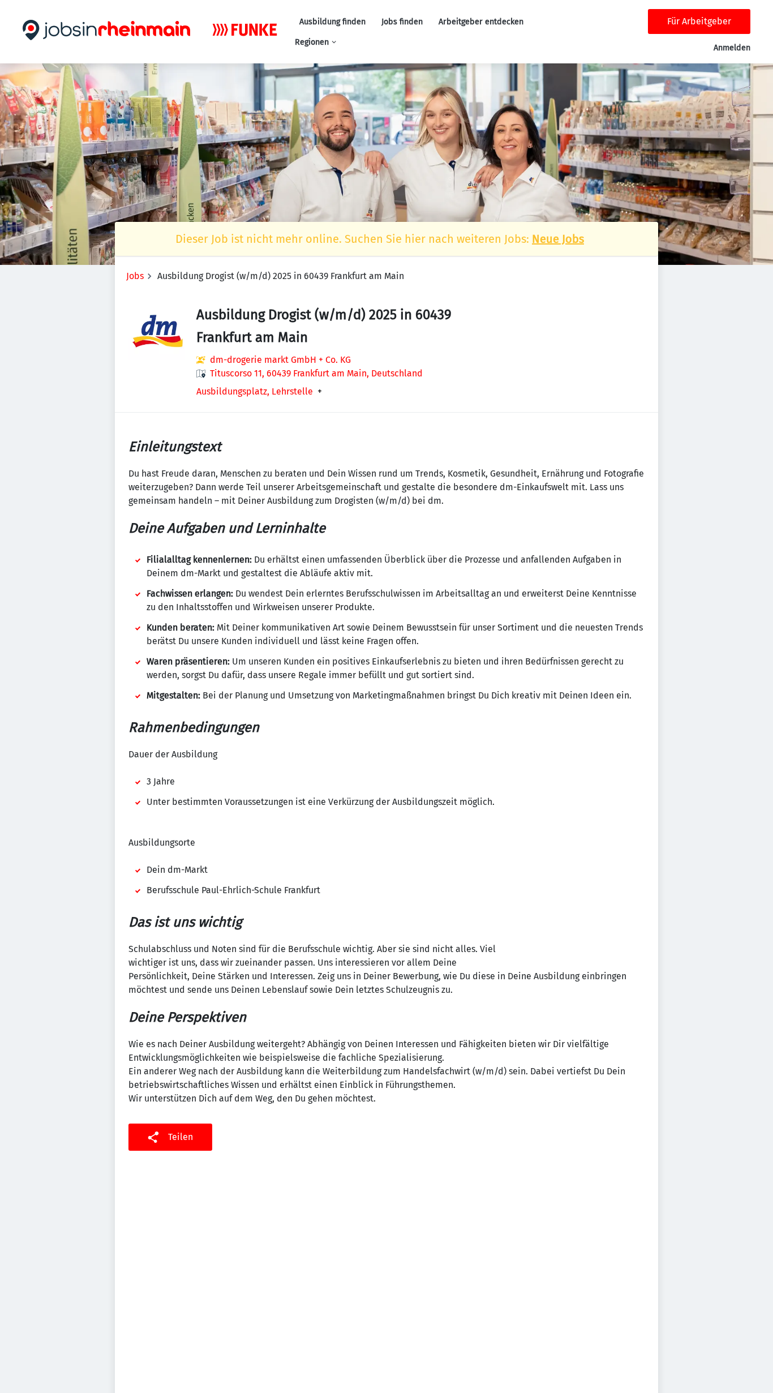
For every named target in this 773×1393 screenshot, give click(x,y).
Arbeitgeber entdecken (481, 22)
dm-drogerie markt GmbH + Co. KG (280, 359)
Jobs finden (402, 22)
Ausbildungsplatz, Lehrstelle (254, 392)
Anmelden (732, 48)
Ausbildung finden (332, 22)
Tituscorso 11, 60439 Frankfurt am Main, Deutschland (316, 373)
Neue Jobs (558, 239)
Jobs (135, 276)
